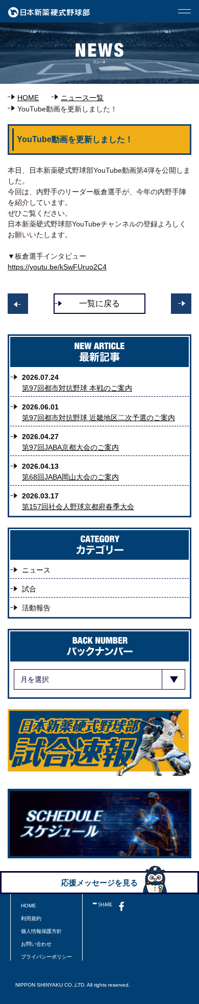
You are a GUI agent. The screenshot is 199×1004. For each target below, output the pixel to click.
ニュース (36, 570)
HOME (28, 97)
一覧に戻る (99, 303)
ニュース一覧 (82, 97)
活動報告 (36, 608)
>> (18, 303)
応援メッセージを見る (99, 882)
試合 (29, 589)
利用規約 (31, 918)
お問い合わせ (36, 944)
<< (181, 303)
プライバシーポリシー (46, 957)
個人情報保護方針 (41, 931)
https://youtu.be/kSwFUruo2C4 (57, 267)
